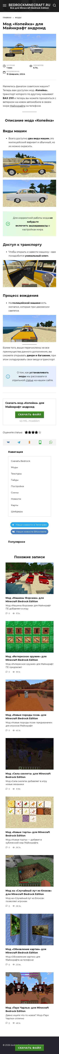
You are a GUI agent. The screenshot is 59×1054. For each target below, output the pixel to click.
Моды (10, 55)
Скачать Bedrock (20, 461)
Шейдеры (17, 511)
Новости (16, 499)
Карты (14, 505)
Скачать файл (29, 414)
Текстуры (16, 473)
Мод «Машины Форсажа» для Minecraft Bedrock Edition (25, 600)
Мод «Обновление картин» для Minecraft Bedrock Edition (26, 951)
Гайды (14, 480)
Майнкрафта (17, 106)
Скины (15, 492)
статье (29, 380)
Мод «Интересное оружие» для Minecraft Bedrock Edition (26, 658)
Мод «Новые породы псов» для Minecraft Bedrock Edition (26, 717)
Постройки (17, 486)
